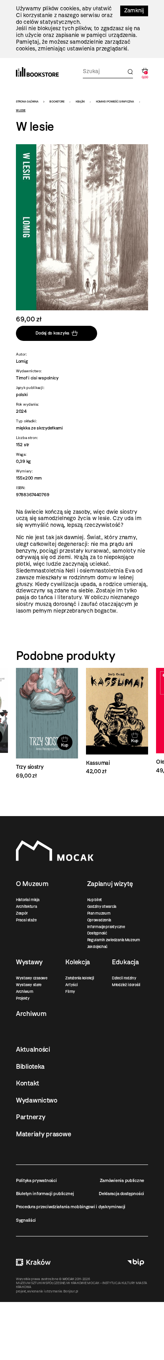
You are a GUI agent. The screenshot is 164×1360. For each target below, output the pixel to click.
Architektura (26, 906)
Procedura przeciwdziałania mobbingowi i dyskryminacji (70, 1206)
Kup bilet (94, 900)
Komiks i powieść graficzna (115, 101)
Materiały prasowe (43, 1134)
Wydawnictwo (36, 1100)
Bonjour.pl (70, 1291)
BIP (135, 1262)
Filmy (70, 991)
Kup (64, 740)
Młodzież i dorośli (126, 985)
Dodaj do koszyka (52, 333)
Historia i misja (27, 900)
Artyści (71, 985)
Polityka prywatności (36, 1180)
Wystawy (29, 962)
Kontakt (27, 1083)
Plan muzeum (99, 913)
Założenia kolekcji (79, 978)
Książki (80, 101)
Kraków (33, 1262)
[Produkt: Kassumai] (47, 721)
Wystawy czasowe (31, 978)
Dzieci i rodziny (124, 978)
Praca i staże (26, 920)
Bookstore (56, 101)
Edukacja (125, 962)
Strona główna (27, 101)
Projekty (23, 998)
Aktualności (33, 1049)
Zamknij (134, 10)
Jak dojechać (97, 946)
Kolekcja (77, 962)
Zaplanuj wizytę (110, 884)
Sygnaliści (26, 1220)
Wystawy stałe (28, 985)
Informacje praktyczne (106, 927)
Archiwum (24, 991)
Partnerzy (30, 1117)
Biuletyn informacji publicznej (45, 1193)
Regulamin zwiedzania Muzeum (113, 940)
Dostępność (97, 933)
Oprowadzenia (99, 920)
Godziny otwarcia (102, 906)
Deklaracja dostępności (121, 1193)
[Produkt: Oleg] (117, 721)
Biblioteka (30, 1066)
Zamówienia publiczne (122, 1180)
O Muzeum (32, 884)
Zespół (21, 913)
